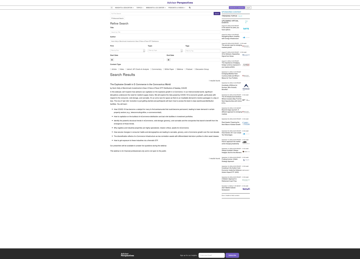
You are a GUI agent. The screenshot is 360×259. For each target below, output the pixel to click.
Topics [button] (139, 8)
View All (240, 16)
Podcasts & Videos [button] (176, 8)
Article (114, 69)
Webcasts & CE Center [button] (155, 8)
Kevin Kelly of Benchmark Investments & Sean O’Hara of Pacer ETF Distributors (142, 88)
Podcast (189, 69)
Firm (112, 46)
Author (113, 36)
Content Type (115, 64)
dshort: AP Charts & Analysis (138, 69)
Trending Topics (229, 16)
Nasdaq (177, 88)
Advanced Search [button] (118, 18)
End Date (170, 55)
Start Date (114, 55)
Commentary (157, 69)
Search (217, 13)
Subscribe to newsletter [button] (237, 7)
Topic (150, 46)
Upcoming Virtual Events (230, 22)
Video (121, 69)
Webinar (180, 69)
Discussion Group (202, 69)
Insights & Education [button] (124, 8)
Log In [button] (248, 7)
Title (112, 27)
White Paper (169, 69)
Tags (187, 46)
